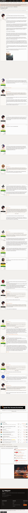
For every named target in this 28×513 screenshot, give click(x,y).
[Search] (27, 1)
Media (13, 503)
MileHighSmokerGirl (5, 440)
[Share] (26, 14)
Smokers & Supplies (15, 2)
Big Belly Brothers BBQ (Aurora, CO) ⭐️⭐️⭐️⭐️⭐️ (9, 439)
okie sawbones (24, 442)
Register (24, 503)
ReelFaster (25, 432)
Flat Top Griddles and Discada (19, 456)
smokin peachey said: (9, 303)
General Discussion (14, 424)
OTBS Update (19, 452)
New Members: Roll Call (2, 2)
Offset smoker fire (5, 423)
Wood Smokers (10, 432)
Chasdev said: (8, 321)
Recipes (25, 2)
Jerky (22, 2)
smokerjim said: (8, 91)
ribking (3, 442)
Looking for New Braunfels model (7, 434)
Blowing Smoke (7, 2)
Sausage (11, 2)
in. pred (3, 430)
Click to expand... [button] (17, 213)
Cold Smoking (19, 2)
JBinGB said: (8, 166)
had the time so (4, 429)
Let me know (10, 5)
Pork (8, 430)
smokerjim (25, 430)
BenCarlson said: (8, 385)
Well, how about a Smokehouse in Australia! (21, 449)
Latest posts (16, 448)
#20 (26, 383)
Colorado (4, 346)
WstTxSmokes (4, 424)
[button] (11, 1)
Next (2, 12)
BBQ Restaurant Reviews (13, 440)
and (9, 87)
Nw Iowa (4, 269)
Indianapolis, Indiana (3, 173)
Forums (3, 503)
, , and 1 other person (12, 334)
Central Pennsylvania (3, 256)
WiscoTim (4, 432)
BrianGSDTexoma (4, 437)
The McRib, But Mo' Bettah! (19, 457)
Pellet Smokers (9, 442)
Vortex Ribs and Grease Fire (6, 436)
